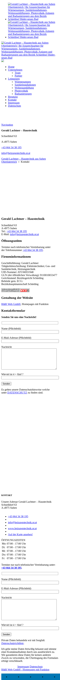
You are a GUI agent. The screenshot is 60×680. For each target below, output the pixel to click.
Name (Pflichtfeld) (11, 328)
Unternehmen (15, 69)
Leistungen (14, 78)
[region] (30, 180)
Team (17, 72)
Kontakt (12, 99)
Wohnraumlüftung (24, 87)
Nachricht (6, 347)
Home (11, 66)
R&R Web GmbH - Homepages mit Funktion (25, 669)
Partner (18, 75)
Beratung (13, 96)
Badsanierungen (23, 93)
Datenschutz (14, 105)
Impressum (14, 102)
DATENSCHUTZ (17, 392)
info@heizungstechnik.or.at (15, 153)
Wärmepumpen (23, 81)
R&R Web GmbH (10, 304)
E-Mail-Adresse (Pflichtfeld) (16, 337)
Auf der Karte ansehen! (20, 534)
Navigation (7, 124)
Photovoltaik (21, 90)
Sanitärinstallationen (25, 84)
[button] (30, 187)
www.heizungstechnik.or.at (22, 528)
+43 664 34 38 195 (11, 147)
